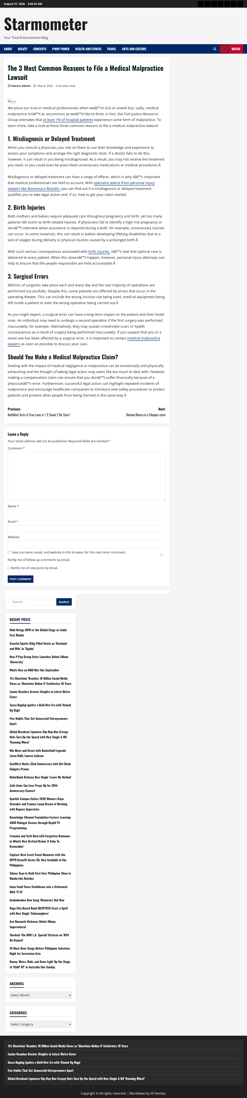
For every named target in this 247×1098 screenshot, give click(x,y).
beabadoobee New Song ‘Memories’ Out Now (37, 900)
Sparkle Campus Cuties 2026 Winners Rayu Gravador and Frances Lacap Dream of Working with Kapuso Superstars (38, 803)
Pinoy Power (60, 49)
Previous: (39, 411)
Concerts (39, 49)
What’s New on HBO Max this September (34, 670)
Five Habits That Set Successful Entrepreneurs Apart (41, 1070)
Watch (236, 49)
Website (13, 537)
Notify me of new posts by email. (34, 568)
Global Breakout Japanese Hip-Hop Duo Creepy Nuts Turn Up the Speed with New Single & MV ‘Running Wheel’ (39, 736)
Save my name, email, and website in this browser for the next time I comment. (69, 552)
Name (13, 506)
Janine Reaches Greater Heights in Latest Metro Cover (42, 1054)
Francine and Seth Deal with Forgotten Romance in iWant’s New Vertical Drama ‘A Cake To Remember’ (40, 841)
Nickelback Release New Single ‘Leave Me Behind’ (40, 777)
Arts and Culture (134, 49)
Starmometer (46, 23)
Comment (16, 448)
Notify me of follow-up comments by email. (39, 560)
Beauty (22, 49)
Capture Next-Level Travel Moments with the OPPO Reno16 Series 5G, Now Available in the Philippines (38, 859)
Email (13, 521)
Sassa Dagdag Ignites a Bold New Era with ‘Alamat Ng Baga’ (44, 1062)
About (8, 49)
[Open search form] (214, 49)
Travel (111, 49)
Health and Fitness (88, 49)
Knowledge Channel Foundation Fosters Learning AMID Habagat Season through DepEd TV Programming (40, 822)
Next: (146, 411)
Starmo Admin (21, 86)
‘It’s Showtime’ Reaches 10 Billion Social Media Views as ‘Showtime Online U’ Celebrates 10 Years (68, 1046)
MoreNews (137, 1093)
